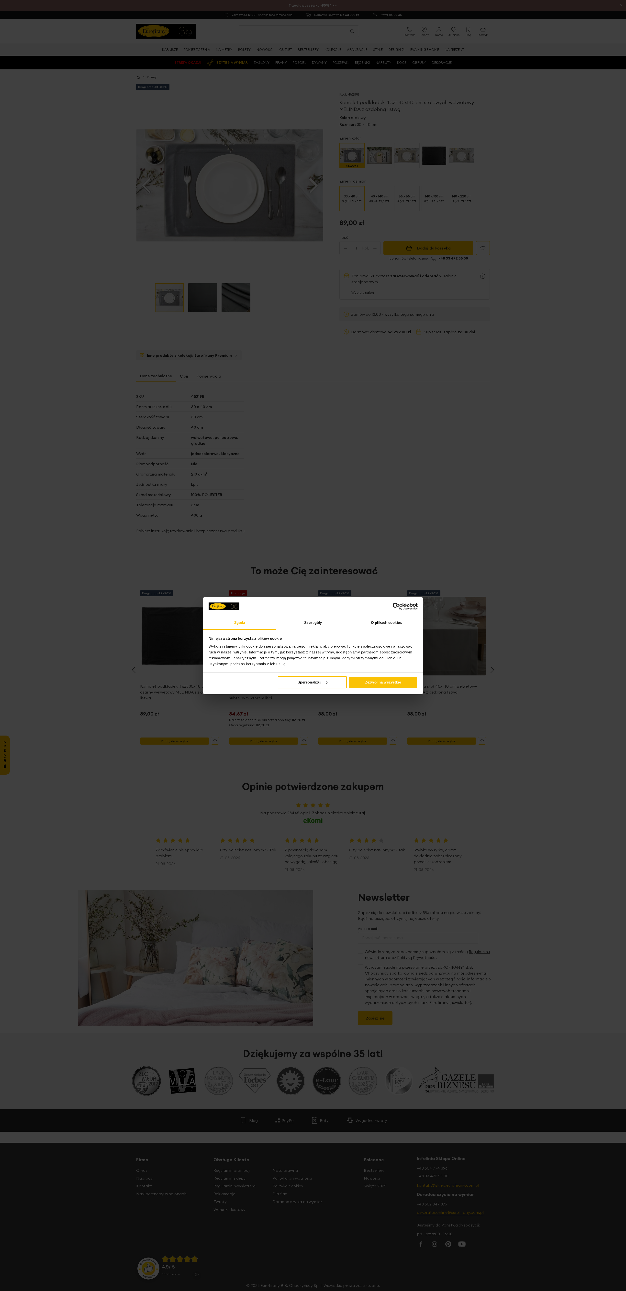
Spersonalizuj (310, 682)
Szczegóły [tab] (313, 622)
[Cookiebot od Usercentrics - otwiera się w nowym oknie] (396, 606)
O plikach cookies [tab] (386, 622)
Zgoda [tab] (239, 622)
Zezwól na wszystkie (383, 682)
